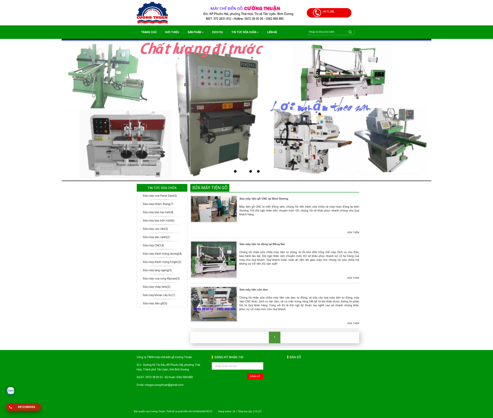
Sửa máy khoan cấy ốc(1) (159, 295)
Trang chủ (149, 32)
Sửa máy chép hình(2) (156, 287)
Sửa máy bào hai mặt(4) (158, 212)
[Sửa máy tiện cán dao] (213, 304)
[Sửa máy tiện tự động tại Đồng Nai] (213, 259)
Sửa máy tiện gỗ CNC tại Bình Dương (263, 198)
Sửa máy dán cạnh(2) (156, 237)
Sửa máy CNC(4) (153, 245)
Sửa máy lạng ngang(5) (157, 270)
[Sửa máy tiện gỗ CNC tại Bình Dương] (213, 208)
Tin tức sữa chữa (244, 32)
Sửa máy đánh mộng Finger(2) (162, 262)
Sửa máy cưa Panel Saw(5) (160, 195)
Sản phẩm (195, 32)
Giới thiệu (172, 32)
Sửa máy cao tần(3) (155, 229)
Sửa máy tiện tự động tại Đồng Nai (262, 244)
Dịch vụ (217, 32)
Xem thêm (353, 232)
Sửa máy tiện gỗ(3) (155, 303)
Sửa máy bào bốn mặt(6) (158, 220)
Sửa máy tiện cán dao (253, 289)
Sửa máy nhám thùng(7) (158, 204)
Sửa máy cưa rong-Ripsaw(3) (161, 278)
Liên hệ (272, 32)
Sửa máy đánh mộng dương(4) (162, 253)
